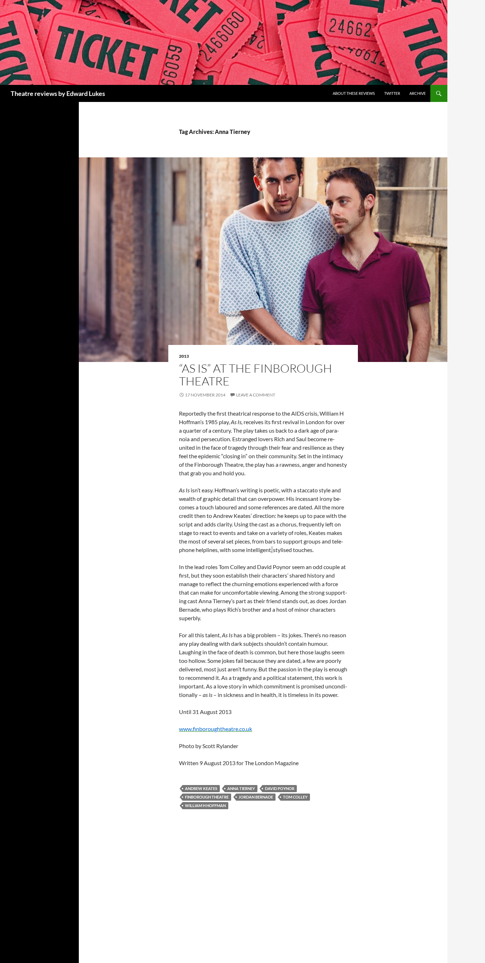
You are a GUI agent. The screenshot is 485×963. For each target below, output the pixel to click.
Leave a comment (255, 394)
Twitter (392, 93)
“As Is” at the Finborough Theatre (255, 374)
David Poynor (279, 788)
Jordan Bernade (256, 797)
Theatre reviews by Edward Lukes (58, 93)
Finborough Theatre (207, 797)
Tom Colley (295, 797)
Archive (417, 93)
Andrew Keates (201, 788)
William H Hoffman (205, 805)
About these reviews (354, 93)
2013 (184, 356)
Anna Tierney (241, 788)
